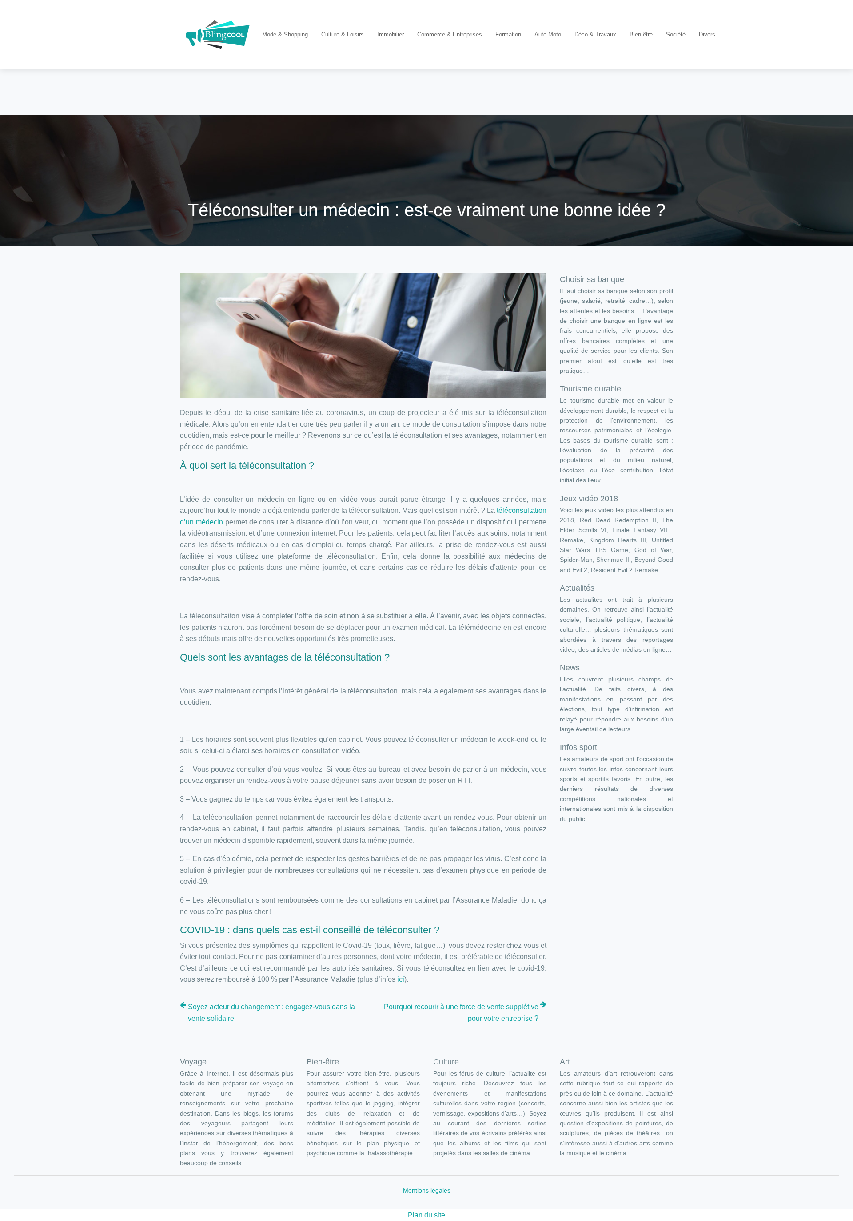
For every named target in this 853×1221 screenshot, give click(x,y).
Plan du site (426, 1215)
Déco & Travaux (595, 34)
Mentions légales (426, 1190)
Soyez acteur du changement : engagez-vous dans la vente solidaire (271, 1012)
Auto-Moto (547, 34)
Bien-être (641, 34)
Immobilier (390, 34)
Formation (508, 34)
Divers (707, 34)
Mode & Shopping (285, 34)
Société (676, 34)
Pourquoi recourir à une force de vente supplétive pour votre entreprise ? (461, 1012)
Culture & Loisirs (342, 34)
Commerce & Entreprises (449, 34)
